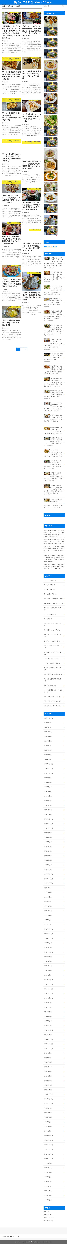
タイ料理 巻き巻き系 (52, 663)
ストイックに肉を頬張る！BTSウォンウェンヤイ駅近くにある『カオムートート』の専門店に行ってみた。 (53, 406)
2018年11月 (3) (48, 823)
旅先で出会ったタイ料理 (52, 701)
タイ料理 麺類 (50, 685)
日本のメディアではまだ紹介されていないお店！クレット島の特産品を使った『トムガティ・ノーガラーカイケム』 (53, 344)
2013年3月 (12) (48, 1135)
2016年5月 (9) (48, 961)
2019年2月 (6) (48, 810)
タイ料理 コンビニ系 (52, 630)
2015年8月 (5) (48, 1002)
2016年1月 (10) (48, 979)
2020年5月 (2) (48, 741)
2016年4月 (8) (48, 966)
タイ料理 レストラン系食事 (52, 653)
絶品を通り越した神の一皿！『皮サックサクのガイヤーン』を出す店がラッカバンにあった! (54, 532)
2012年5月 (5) (48, 1181)
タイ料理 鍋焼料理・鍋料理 (52, 680)
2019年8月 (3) (48, 782)
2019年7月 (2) (48, 787)
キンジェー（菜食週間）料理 (52, 608)
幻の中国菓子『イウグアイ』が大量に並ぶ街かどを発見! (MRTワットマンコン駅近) (53, 302)
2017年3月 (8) (48, 915)
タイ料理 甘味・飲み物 (53, 674)
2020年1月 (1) (48, 759)
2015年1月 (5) (48, 1035)
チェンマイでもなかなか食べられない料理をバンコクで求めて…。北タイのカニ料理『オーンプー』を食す (53, 290)
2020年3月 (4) (48, 750)
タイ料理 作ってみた (51, 659)
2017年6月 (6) (48, 901)
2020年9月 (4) (48, 722)
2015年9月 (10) (48, 998)
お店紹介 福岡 (49, 589)
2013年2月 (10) (48, 1140)
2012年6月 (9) (48, 1177)
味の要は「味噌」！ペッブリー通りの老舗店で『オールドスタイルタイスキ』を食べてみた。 (53, 442)
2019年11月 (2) (48, 768)
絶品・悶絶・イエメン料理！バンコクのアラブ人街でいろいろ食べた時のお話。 (53, 430)
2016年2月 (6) (48, 975)
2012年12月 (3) (48, 1149)
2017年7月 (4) (48, 897)
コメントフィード (49, 1217)
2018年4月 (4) (48, 856)
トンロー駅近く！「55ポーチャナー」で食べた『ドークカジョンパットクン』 (53, 453)
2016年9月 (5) (48, 943)
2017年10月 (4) (48, 883)
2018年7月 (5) (48, 842)
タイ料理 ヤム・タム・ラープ (53, 646)
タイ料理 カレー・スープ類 (52, 624)
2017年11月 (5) (48, 878)
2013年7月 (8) (48, 1117)
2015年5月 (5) (48, 1016)
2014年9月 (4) (48, 1053)
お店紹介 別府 (49, 585)
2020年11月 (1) (48, 718)
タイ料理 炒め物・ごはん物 (52, 669)
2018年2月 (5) (48, 865)
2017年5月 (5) (48, 906)
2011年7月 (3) (48, 1195)
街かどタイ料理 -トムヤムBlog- (32, 1242)
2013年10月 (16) (48, 1103)
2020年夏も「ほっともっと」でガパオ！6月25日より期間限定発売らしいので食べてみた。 (53, 394)
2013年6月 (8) (48, 1122)
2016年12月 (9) (48, 929)
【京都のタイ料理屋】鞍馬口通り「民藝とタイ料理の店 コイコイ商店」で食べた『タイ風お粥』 (53, 477)
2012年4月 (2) (48, 1186)
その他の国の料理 (50, 594)
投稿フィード (47, 1215)
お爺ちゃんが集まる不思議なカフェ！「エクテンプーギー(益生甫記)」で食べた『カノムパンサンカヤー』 (53, 503)
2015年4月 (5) (48, 1021)
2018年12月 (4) (48, 819)
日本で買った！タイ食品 (52, 706)
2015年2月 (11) (48, 1030)
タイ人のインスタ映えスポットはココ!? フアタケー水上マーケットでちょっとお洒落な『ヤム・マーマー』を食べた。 (53, 277)
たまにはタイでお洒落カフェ (53, 598)
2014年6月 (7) (48, 1067)
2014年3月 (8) (48, 1080)
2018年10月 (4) (48, 828)
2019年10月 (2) (48, 773)
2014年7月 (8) (48, 1062)
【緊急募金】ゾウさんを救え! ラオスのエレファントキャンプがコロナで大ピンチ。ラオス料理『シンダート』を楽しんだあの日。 (53, 262)
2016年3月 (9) (48, 970)
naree (59, 543)
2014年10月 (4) (48, 1048)
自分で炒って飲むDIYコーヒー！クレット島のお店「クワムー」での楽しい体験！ (53, 357)
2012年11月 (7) (48, 1154)
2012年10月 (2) (48, 1158)
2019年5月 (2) (48, 796)
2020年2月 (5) (48, 755)
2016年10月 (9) (48, 938)
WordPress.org (48, 1220)
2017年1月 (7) (48, 924)
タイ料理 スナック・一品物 (52, 635)
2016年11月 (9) (48, 934)
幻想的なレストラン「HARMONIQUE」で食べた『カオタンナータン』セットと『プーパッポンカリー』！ (53, 382)
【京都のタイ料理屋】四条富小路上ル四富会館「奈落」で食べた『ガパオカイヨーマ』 (54, 557)
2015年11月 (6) (48, 989)
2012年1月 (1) (48, 1191)
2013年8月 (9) (48, 1113)
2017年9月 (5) (48, 888)
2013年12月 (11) (48, 1094)
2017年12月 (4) (48, 874)
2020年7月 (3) (48, 732)
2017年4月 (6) (48, 911)
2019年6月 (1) (48, 791)
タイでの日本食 (50, 614)
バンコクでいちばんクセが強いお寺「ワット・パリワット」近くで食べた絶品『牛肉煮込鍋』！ (53, 464)
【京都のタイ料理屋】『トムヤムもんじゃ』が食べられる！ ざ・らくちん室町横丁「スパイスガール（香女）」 (53, 490)
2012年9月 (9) (48, 1163)
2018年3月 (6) (48, 860)
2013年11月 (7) (48, 1099)
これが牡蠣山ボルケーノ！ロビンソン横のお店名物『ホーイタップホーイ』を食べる (53, 419)
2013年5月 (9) (48, 1126)
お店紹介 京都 (50, 580)
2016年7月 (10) (48, 952)
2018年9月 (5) (48, 833)
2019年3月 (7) (48, 805)
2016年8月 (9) (48, 947)
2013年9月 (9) (48, 1108)
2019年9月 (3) (48, 778)
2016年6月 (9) (48, 957)
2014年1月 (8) (48, 1090)
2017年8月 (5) (48, 892)
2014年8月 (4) (48, 1057)
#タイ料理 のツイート (50, 246)
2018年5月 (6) (48, 851)
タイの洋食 (48, 619)
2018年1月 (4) (48, 869)
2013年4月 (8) (48, 1131)
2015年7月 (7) (48, 1007)
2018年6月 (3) (48, 846)
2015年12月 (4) (48, 984)
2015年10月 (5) (48, 993)
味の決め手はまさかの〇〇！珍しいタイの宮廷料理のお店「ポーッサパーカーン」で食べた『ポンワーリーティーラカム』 (53, 330)
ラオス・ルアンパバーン (52, 696)
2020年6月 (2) (48, 736)
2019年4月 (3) (48, 800)
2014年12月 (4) (48, 1039)
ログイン (46, 1212)
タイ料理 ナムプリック (52, 641)
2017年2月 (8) (48, 920)
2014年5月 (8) (48, 1071)
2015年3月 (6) (48, 1025)
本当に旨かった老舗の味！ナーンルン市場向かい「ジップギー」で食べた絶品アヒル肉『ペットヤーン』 (53, 370)
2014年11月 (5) (48, 1044)
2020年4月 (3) (48, 745)
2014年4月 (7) (48, 1076)
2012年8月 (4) (48, 1168)
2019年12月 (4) (48, 764)
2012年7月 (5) (48, 1172)
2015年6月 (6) (48, 1012)
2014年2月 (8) (48, 1085)
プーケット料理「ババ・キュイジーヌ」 (53, 691)
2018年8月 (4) (48, 837)
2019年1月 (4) (48, 814)
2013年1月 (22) (48, 1145)
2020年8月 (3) (48, 727)
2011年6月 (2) (48, 1200)
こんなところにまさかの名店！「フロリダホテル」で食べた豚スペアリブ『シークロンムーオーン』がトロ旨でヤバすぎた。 (53, 315)
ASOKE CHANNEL (58, 550)
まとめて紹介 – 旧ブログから (53, 603)
